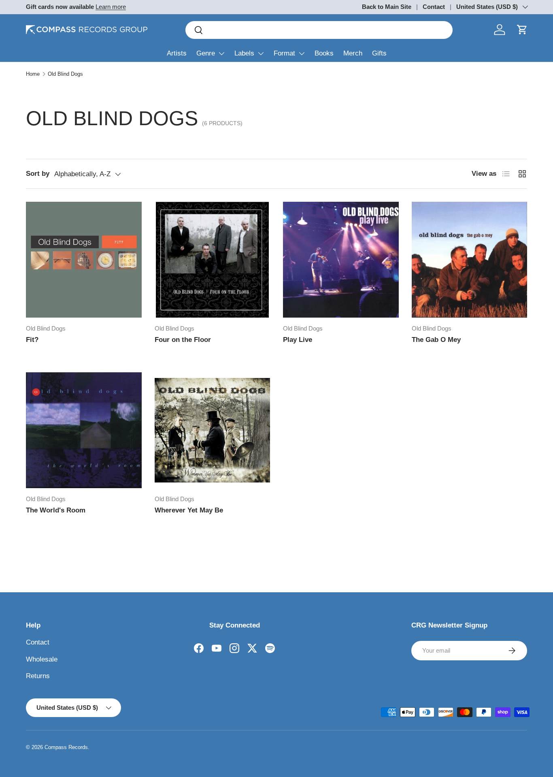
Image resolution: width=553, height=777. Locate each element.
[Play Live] (341, 260)
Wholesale (41, 659)
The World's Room (55, 510)
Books (324, 53)
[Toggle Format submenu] (301, 53)
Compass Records (66, 747)
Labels (244, 53)
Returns (38, 676)
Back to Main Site (386, 6)
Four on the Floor (183, 340)
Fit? (32, 340)
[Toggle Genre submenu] (221, 53)
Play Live (297, 340)
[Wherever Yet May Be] (212, 430)
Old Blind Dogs (65, 74)
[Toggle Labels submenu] (261, 53)
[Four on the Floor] (212, 260)
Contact (434, 6)
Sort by (37, 173)
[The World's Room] (84, 430)
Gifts (379, 53)
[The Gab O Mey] (469, 260)
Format (284, 53)
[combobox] (319, 30)
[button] (522, 29)
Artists (177, 53)
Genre (205, 53)
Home (33, 74)
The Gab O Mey (436, 340)
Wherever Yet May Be (189, 510)
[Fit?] (84, 260)
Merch (352, 53)
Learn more (111, 6)
